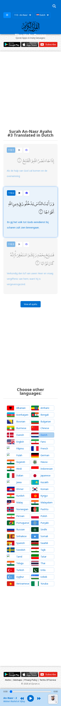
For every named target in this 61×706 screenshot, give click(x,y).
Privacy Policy (30, 680)
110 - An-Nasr (21, 15)
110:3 (11, 244)
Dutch (42, 15)
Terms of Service (47, 680)
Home (8, 680)
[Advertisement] (30, 87)
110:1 (11, 150)
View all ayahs (30, 304)
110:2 (11, 192)
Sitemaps (17, 680)
